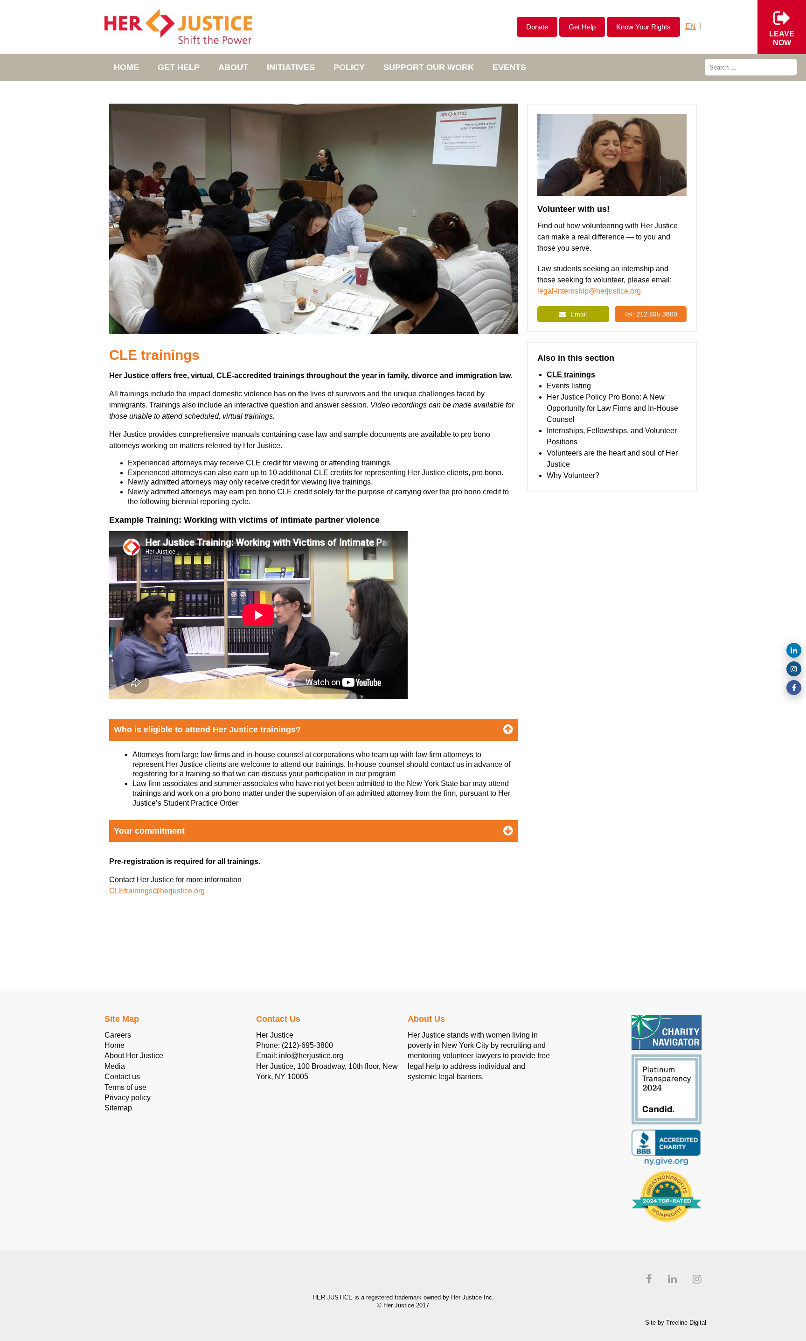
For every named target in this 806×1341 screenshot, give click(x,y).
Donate (537, 27)
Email (578, 314)
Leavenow (781, 38)
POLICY (349, 67)
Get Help (582, 27)
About (233, 67)
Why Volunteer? (573, 475)
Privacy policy (127, 1098)
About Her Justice (133, 1056)
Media (114, 1066)
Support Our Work (428, 67)
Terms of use (125, 1087)
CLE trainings (571, 375)
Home (126, 67)
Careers (117, 1035)
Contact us (122, 1077)
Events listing (569, 386)
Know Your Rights (643, 27)
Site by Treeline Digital (675, 1322)
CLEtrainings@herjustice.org (158, 891)
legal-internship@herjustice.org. (590, 291)
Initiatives (291, 67)
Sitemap (118, 1108)
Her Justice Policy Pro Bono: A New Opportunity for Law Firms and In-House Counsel (612, 408)
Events (509, 67)
